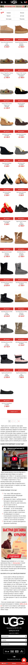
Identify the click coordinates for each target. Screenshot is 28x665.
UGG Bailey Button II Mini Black (6, 312)
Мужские (9, 16)
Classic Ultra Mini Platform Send (7, 43)
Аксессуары (8, 19)
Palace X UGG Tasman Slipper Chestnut (21, 73)
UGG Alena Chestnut (6, 134)
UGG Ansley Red (6, 221)
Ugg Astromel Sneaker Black (21, 222)
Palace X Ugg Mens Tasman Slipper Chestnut (7, 73)
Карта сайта (18, 659)
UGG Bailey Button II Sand (21, 342)
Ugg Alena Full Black (6, 163)
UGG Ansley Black (7, 192)
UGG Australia (16, 563)
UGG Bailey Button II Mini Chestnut (21, 312)
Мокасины (22, 19)
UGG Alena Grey (21, 163)
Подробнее (7, 39)
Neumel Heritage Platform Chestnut (21, 43)
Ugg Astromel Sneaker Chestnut (7, 252)
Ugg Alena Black (21, 103)
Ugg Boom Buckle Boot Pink (21, 373)
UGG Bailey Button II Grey (21, 282)
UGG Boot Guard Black (7, 403)
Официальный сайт (10, 628)
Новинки (9, 13)
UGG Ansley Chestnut (21, 192)
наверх (24, 663)
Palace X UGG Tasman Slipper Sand (7, 104)
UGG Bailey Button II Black (7, 282)
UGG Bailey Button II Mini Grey (6, 342)
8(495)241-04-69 (14, 630)
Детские (22, 16)
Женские (22, 13)
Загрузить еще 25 (14, 411)
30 (18, 421)
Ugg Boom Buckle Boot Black (7, 373)
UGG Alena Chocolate (21, 134)
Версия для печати (11, 659)
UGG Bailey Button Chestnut (21, 252)
